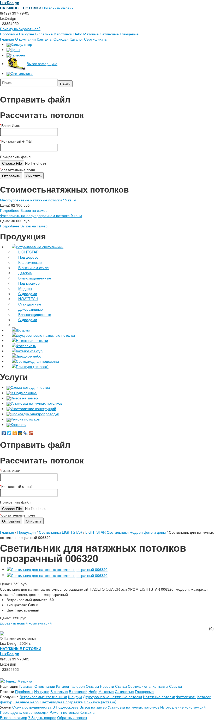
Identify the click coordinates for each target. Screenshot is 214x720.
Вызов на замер (33, 210)
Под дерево (28, 257)
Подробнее (9, 210)
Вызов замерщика (42, 63)
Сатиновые (109, 33)
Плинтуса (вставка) (32, 366)
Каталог (76, 39)
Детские (25, 272)
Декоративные (30, 309)
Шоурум (23, 330)
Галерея (18, 55)
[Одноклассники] (14, 433)
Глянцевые (129, 33)
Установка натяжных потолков (36, 403)
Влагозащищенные (34, 278)
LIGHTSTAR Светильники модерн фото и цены (125, 532)
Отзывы (92, 686)
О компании (25, 39)
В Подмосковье (24, 392)
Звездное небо (28, 356)
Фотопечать (26, 345)
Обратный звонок (72, 717)
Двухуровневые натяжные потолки (45, 335)
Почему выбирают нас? (20, 28)
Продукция (26, 532)
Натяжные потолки (32, 340)
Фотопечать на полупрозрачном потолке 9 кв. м (41, 215)
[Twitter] (9, 433)
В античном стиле (33, 267)
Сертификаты (96, 39)
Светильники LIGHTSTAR (60, 532)
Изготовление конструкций (33, 408)
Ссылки (175, 686)
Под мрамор (29, 283)
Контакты (44, 39)
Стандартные (29, 304)
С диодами (27, 293)
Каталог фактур (29, 350)
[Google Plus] (31, 433)
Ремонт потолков (25, 419)
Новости (107, 686)
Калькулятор (21, 44)
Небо (77, 33)
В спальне (44, 33)
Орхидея (61, 39)
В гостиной (63, 33)
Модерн (25, 288)
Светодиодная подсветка (37, 361)
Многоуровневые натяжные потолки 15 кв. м (38, 199)
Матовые (91, 33)
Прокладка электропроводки (35, 413)
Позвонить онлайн (58, 7)
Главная (7, 39)
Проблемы (9, 33)
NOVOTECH (28, 298)
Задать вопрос (42, 717)
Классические (30, 262)
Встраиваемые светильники (39, 246)
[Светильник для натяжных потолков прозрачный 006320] (57, 568)
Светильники (22, 73)
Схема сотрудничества (30, 387)
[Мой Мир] (20, 433)
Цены (15, 49)
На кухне (26, 33)
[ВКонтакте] (4, 433)
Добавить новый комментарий (26, 623)
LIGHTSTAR (28, 251)
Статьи (121, 686)
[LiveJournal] (25, 433)
